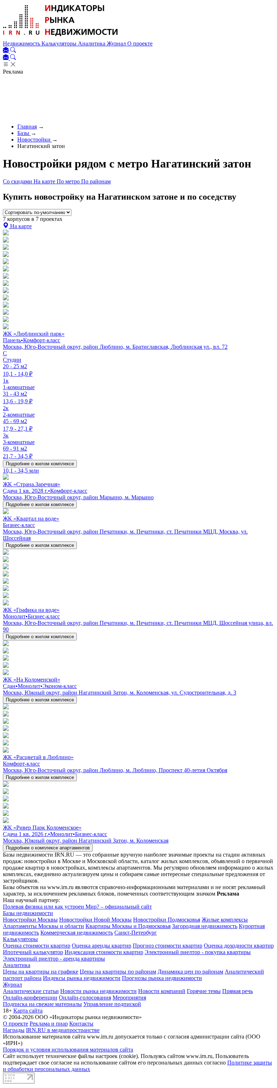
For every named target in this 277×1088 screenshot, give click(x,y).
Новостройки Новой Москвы (95, 920)
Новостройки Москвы (30, 920)
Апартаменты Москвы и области (43, 926)
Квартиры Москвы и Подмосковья (128, 926)
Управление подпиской (112, 1004)
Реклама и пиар (49, 1023)
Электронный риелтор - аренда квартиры (54, 959)
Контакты (81, 1023)
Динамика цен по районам (190, 972)
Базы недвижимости (28, 913)
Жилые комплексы (225, 920)
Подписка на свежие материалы (42, 1004)
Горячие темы (204, 991)
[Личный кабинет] (6, 51)
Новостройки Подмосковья (166, 920)
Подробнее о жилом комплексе (40, 463)
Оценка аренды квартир (101, 946)
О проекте (140, 43)
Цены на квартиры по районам (118, 972)
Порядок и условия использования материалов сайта (68, 1049)
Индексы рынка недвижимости (81, 978)
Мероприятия (129, 998)
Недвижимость (22, 43)
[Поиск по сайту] (13, 51)
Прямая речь (237, 991)
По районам (96, 181)
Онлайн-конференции (30, 998)
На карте (45, 181)
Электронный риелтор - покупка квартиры (198, 952)
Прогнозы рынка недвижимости (162, 978)
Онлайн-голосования (85, 998)
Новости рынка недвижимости (98, 991)
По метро (69, 181)
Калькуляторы (59, 43)
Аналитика (92, 43)
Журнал (117, 43)
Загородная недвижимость (204, 926)
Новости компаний (161, 991)
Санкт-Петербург (135, 933)
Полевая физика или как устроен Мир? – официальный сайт (77, 907)
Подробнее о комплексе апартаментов (48, 847)
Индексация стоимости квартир (104, 952)
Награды (14, 1030)
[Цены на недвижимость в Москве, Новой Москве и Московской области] (60, 37)
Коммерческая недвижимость (76, 933)
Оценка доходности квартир (239, 946)
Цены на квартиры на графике (40, 972)
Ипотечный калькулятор (33, 952)
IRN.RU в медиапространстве (63, 1030)
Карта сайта (28, 1011)
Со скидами (18, 181)
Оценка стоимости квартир (36, 946)
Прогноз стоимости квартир (167, 946)
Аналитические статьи (31, 991)
